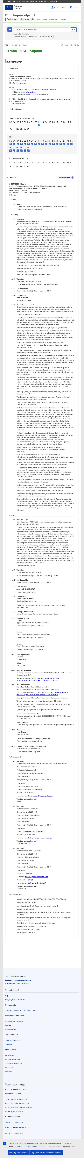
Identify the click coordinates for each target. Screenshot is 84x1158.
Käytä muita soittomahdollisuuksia (17, 1103)
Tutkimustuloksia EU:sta (13, 1063)
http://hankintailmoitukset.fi (36, 883)
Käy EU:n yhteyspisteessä (14, 1111)
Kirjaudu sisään (60, 7)
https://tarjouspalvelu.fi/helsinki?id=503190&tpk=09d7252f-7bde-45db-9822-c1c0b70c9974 (38, 679)
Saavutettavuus (10, 1029)
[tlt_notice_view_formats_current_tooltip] (72, 177)
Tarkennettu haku (20, 36)
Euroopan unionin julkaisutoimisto (18, 980)
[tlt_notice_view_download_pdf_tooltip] (11, 143)
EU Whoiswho (10, 1067)
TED (6, 45)
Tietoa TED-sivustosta (12, 1040)
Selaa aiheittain (45, 36)
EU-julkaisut (9, 1071)
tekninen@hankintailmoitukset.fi (36, 877)
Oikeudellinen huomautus (14, 1021)
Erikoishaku (33, 36)
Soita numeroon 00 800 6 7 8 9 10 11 (18, 1099)
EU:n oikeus (9, 1055)
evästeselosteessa (31, 1147)
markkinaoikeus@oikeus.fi (34, 831)
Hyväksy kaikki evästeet (18, 1153)
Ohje (7, 996)
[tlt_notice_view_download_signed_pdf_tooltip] (39, 125)
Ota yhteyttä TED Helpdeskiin (15, 1000)
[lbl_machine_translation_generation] (27, 159)
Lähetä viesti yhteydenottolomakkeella (18, 1107)
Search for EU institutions (14, 1122)
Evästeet (8, 1025)
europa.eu (22, 1089)
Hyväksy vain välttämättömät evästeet (46, 1153)
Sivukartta (8, 1044)
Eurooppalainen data (12, 1059)
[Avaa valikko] (7, 61)
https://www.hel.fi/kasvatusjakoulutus (40, 796)
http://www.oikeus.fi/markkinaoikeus (40, 838)
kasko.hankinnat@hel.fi (28, 92)
